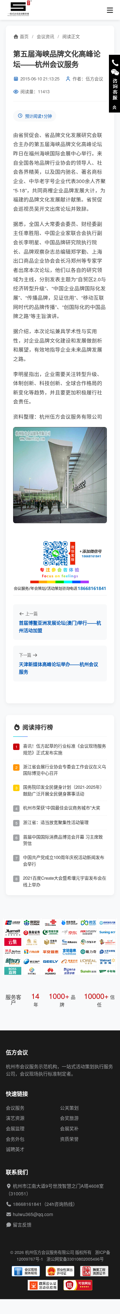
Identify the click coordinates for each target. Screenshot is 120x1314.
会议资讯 (45, 36)
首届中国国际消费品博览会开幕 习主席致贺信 (63, 840)
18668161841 (27, 1204)
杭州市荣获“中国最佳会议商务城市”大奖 (61, 807)
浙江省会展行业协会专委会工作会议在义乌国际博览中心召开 (64, 769)
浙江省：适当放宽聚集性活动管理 (56, 822)
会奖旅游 (69, 1118)
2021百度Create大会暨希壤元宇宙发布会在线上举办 (64, 881)
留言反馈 (22, 1224)
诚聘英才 (15, 1149)
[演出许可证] (60, 1271)
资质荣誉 (69, 1139)
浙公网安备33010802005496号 (75, 1259)
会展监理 (15, 1128)
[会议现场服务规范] (26, 1271)
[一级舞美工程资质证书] (94, 1271)
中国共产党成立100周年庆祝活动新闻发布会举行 (63, 860)
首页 (24, 36)
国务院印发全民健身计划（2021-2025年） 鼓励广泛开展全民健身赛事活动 (63, 790)
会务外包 (15, 1139)
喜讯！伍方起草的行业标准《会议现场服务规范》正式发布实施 (64, 749)
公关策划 (69, 1107)
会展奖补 (69, 1128)
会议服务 (15, 1107)
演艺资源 (15, 1118)
